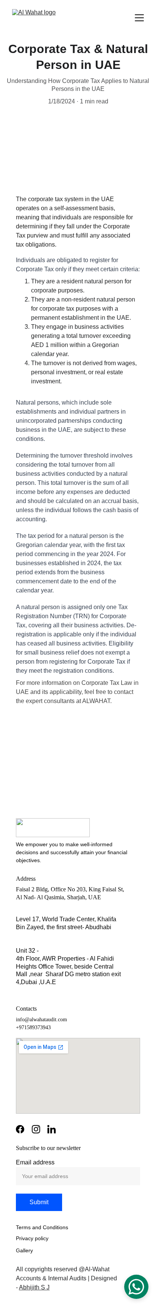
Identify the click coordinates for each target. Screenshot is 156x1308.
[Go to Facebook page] (20, 1129)
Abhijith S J (34, 1287)
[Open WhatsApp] (136, 1287)
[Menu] (139, 17)
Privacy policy (32, 1238)
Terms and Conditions (42, 1227)
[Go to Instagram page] (36, 1129)
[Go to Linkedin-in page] (51, 1129)
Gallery (24, 1250)
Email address (35, 1162)
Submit (39, 1202)
